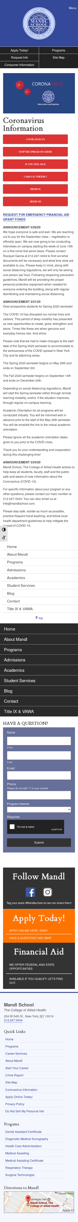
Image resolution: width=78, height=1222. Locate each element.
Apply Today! (19, 50)
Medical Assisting (17, 1153)
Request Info (19, 57)
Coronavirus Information (21, 1089)
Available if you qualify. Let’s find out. (36, 981)
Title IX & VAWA (20, 608)
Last (9, 762)
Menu (73, 8)
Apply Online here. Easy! (28, 930)
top (44, 620)
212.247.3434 (13, 1020)
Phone (11, 784)
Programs (58, 50)
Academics (16, 577)
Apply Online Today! (19, 1097)
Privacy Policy (14, 1104)
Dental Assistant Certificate (23, 1131)
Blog (10, 593)
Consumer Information (19, 65)
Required (13, 817)
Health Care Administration (23, 1146)
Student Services (21, 585)
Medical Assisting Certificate (24, 1160)
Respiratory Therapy (19, 1167)
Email (11, 768)
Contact (13, 600)
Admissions (16, 569)
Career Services (16, 1053)
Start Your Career (17, 1068)
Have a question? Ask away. (30, 938)
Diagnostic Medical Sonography (26, 1139)
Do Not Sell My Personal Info (24, 1111)
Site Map (59, 57)
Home (12, 546)
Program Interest (18, 804)
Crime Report (14, 1075)
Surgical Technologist (19, 1175)
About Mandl (17, 554)
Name (11, 733)
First (10, 747)
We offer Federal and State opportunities (31, 966)
